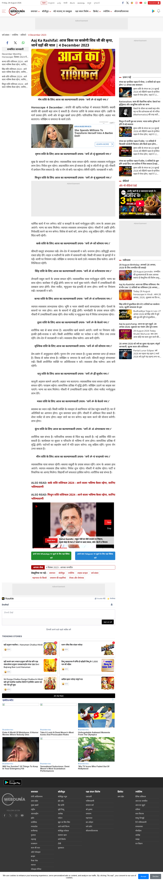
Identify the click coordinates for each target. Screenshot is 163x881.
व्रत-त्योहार (89, 822)
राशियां (137, 809)
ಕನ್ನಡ (89, 3)
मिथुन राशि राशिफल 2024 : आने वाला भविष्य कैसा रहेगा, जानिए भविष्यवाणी (15, 85)
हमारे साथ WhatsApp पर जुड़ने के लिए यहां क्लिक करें (51, 556)
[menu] (4, 11)
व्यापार (33, 864)
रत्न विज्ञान (138, 843)
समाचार (34, 11)
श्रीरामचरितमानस (121, 11)
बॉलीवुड (45, 11)
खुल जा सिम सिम (64, 822)
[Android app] (13, 782)
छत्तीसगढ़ (34, 830)
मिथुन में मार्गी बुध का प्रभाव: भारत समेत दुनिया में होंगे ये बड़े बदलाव (139, 123)
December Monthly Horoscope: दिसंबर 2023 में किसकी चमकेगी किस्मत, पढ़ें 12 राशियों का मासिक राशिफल (14, 55)
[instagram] (136, 3)
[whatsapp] (23, 42)
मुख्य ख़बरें (34, 805)
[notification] (158, 10)
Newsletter (153, 3)
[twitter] (127, 3)
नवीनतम (126, 260)
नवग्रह (137, 839)
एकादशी (89, 796)
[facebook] (123, 3)
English (51, 3)
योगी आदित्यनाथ (37, 796)
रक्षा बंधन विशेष (81, 11)
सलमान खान (62, 835)
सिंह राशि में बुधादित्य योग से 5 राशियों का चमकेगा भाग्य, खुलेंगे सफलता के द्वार (139, 306)
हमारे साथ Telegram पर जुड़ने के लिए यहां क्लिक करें (95, 556)
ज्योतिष (106, 11)
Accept (143, 876)
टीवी (59, 843)
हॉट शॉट (61, 801)
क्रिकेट (95, 11)
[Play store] (153, 10)
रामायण (88, 813)
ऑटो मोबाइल (35, 852)
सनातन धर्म (90, 805)
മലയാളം (81, 3)
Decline (156, 876)
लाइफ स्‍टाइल (82, 572)
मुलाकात (61, 847)
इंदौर (32, 818)
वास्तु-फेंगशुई (139, 818)
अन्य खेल (121, 796)
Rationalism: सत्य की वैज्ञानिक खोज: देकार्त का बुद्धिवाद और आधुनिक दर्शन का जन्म (139, 103)
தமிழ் (59, 3)
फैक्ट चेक (34, 860)
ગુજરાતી (97, 3)
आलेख (60, 813)
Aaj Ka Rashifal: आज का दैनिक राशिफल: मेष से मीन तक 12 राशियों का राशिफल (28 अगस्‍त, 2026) (139, 286)
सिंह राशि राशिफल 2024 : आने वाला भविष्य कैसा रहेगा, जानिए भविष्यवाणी (14, 70)
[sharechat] (132, 3)
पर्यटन (60, 818)
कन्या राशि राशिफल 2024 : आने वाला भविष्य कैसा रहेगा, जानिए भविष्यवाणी (15, 63)
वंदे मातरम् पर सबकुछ (62, 11)
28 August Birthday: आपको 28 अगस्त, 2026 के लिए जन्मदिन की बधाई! (137, 266)
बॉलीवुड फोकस (63, 830)
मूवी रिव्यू (61, 809)
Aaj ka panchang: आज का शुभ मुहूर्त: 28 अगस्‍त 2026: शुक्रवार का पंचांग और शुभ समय (138, 325)
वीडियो (126, 181)
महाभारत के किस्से (39, 577)
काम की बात (35, 847)
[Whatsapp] (145, 3)
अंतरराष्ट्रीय (34, 813)
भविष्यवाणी (90, 801)
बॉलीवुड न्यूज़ (62, 796)
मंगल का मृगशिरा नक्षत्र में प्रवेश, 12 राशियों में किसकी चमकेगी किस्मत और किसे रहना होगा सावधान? (137, 142)
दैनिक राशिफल (140, 796)
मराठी (65, 3)
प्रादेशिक (34, 822)
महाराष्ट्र (33, 839)
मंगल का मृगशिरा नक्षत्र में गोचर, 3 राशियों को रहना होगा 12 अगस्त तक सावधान (139, 83)
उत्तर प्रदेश (34, 801)
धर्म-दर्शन (89, 826)
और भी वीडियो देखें (128, 185)
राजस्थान (34, 843)
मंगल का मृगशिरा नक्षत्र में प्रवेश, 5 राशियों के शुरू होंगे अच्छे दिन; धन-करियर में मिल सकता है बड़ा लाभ (139, 162)
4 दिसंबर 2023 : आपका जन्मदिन (59, 567)
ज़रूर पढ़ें (127, 77)
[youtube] (141, 3)
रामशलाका (139, 826)
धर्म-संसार (5, 34)
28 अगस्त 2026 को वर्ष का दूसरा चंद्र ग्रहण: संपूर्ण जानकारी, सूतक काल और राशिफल (139, 345)
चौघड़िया (138, 830)
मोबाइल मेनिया (36, 869)
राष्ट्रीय (33, 809)
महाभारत (89, 818)
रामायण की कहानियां (58, 577)
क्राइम (33, 856)
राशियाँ (23, 34)
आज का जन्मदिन (141, 801)
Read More (51, 540)
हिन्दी (44, 3)
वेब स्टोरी (61, 805)
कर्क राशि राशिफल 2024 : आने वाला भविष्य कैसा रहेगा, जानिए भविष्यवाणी (14, 78)
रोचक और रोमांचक (76, 577)
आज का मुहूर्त (140, 805)
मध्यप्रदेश (34, 826)
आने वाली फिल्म (63, 826)
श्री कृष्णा (89, 809)
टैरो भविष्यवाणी (140, 822)
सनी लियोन (62, 839)
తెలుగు (72, 3)
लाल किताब (139, 813)
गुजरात (33, 835)
